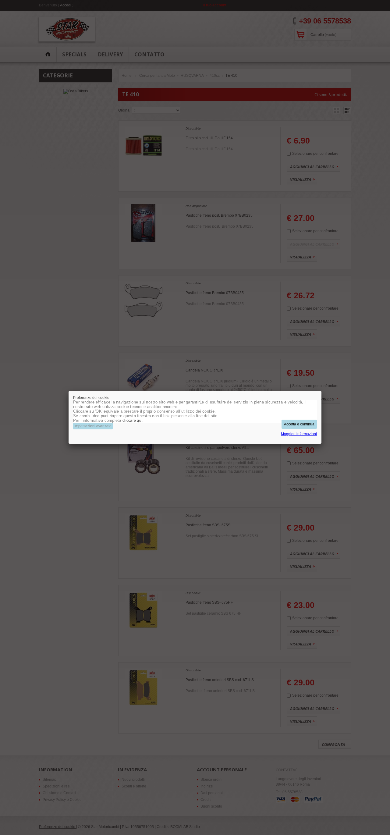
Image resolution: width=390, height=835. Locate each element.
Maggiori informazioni (299, 434)
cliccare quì (132, 420)
